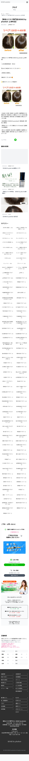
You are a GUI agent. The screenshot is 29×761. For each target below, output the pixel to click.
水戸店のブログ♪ (7, 444)
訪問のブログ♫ (7, 481)
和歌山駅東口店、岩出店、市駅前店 (8, 343)
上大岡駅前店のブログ (8, 273)
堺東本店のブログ (21, 353)
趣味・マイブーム (7, 495)
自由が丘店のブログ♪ (8, 469)
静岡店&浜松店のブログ (7, 508)
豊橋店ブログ (21, 485)
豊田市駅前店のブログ (8, 490)
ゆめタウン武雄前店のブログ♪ (7, 268)
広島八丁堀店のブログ (21, 387)
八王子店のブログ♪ (7, 307)
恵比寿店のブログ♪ (7, 397)
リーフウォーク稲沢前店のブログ (21, 268)
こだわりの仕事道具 (7, 242)
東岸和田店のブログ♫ (21, 407)
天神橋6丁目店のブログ (7, 367)
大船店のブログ (7, 362)
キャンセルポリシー (21, 238)
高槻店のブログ (7, 513)
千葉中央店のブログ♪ (21, 311)
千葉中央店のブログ (7, 311)
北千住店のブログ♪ (21, 307)
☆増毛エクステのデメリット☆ (7, 233)
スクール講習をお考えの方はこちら (21, 248)
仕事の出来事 (21, 292)
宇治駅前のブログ (21, 366)
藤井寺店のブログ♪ (7, 474)
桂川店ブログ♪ (7, 431)
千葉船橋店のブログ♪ (21, 317)
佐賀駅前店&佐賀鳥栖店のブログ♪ (7, 298)
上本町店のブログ (7, 278)
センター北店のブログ (21, 253)
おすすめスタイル (21, 233)
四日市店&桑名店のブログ (7, 348)
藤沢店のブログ (21, 477)
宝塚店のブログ (7, 372)
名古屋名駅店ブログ (21, 329)
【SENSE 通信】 (8, 227)
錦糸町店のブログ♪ (21, 498)
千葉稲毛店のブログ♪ (8, 317)
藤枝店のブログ (21, 474)
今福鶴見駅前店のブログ (7, 293)
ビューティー (8, 263)
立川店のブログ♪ (7, 463)
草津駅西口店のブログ (21, 469)
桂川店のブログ (21, 426)
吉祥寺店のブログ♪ (7, 328)
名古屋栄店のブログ (7, 333)
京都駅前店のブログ (21, 287)
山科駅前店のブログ (21, 377)
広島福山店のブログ (7, 392)
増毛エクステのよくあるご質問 (7, 358)
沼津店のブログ (7, 450)
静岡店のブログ (21, 508)
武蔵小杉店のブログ (7, 441)
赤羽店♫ (21, 489)
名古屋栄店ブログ (7, 337)
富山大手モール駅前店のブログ (21, 372)
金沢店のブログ (21, 495)
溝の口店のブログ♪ (21, 454)
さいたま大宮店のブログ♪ (21, 242)
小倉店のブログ (7, 377)
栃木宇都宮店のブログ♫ (21, 421)
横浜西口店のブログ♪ (8, 436)
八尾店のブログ (7, 303)
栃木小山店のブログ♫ (8, 427)
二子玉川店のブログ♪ (8, 282)
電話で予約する (14, 575)
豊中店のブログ (7, 485)
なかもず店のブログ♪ (21, 258)
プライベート (21, 263)
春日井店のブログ (21, 401)
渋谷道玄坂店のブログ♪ (7, 454)
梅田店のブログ (21, 431)
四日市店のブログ (21, 348)
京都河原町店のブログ (8, 287)
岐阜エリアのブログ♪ (8, 381)
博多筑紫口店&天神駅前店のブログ (7, 322)
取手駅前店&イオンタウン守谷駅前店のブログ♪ (21, 323)
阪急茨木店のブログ (21, 502)
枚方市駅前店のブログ (21, 412)
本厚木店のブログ (7, 406)
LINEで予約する (14, 564)
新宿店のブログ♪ (21, 397)
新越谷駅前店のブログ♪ (7, 401)
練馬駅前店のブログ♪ (21, 463)
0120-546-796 (19, 723)
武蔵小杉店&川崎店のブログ (21, 436)
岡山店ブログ (21, 381)
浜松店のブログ (21, 450)
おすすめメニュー (7, 238)
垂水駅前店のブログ (7, 353)
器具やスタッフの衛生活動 (21, 343)
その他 (8, 258)
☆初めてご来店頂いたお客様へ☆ (21, 228)
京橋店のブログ (21, 282)
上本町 (21, 272)
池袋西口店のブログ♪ (21, 445)
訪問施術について (21, 481)
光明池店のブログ (21, 298)
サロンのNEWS (7, 247)
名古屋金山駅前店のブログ (21, 338)
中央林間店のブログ (21, 278)
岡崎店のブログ (7, 386)
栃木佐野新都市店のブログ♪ (7, 421)
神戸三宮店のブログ (21, 459)
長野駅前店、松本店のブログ (7, 503)
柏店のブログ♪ (7, 417)
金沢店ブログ (7, 498)
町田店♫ (7, 459)
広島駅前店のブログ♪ (21, 392)
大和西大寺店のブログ (21, 358)
